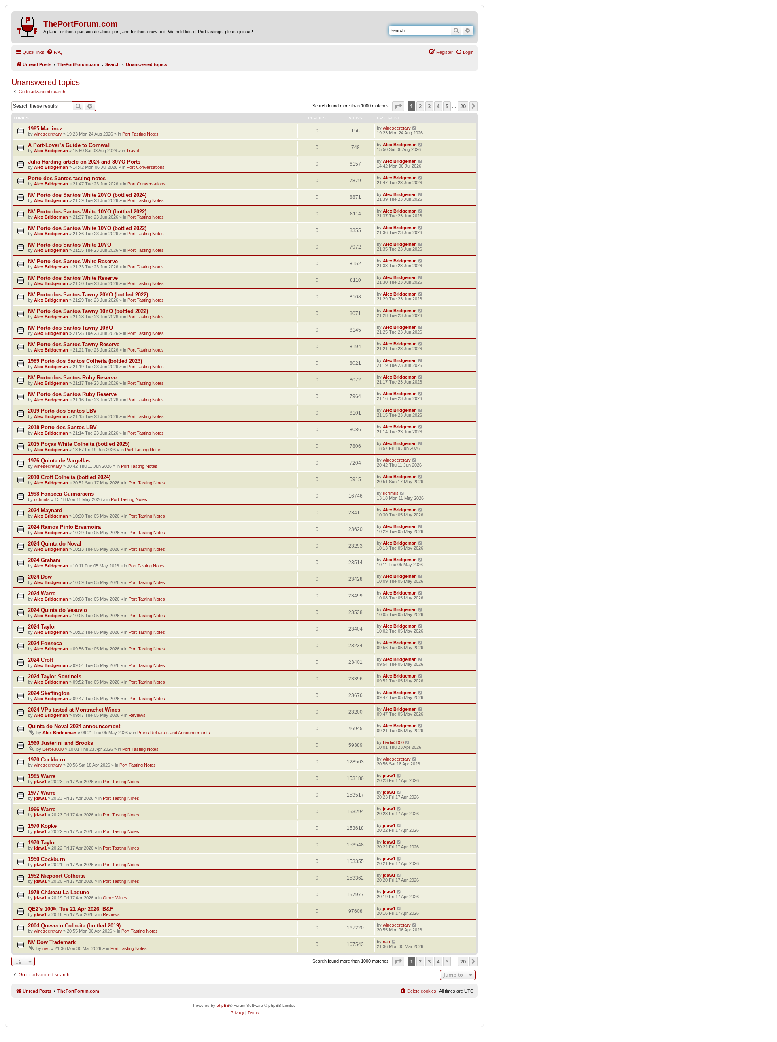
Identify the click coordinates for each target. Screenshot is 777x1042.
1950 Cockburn (46, 859)
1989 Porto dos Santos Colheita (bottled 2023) (85, 361)
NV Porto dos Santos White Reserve (73, 261)
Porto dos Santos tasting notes (67, 178)
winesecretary (48, 134)
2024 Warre (41, 593)
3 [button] (429, 106)
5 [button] (447, 106)
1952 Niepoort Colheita (56, 876)
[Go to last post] (414, 128)
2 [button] (420, 106)
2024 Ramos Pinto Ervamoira (64, 527)
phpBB (223, 1005)
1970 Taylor (42, 843)
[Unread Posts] (28, 25)
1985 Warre (41, 776)
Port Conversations (146, 167)
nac (46, 948)
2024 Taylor (42, 627)
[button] (398, 106)
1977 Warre (41, 793)
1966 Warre (41, 809)
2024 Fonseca (45, 643)
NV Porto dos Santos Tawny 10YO (70, 328)
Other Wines (115, 897)
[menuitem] (55, 52)
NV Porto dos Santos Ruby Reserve (72, 378)
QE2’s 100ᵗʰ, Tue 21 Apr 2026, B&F (70, 909)
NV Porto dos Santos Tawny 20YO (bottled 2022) (88, 295)
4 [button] (438, 106)
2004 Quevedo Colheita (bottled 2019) (74, 926)
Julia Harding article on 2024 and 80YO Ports (84, 162)
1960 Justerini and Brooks (60, 743)
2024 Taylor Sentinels (54, 676)
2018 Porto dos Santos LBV (62, 427)
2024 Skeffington (49, 693)
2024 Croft (40, 660)
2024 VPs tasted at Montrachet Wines (74, 710)
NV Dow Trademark (52, 942)
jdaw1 (40, 781)
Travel (132, 150)
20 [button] (463, 106)
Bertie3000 (53, 749)
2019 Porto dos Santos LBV (62, 411)
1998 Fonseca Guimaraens (61, 494)
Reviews (137, 715)
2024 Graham (44, 560)
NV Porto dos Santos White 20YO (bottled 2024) (87, 195)
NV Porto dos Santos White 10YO (69, 245)
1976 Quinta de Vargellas (59, 461)
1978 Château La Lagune (58, 892)
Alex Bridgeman (51, 150)
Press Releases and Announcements (173, 732)
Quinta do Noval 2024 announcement (74, 726)
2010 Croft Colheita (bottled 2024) (69, 477)
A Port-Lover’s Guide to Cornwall (69, 145)
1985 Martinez (45, 129)
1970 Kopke (42, 826)
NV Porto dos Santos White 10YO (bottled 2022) (87, 212)
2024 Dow (40, 577)
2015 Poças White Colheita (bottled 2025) (79, 444)
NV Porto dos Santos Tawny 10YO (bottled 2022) (88, 311)
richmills (42, 499)
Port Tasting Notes (140, 134)
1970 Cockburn (46, 759)
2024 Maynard (45, 510)
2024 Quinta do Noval (54, 544)
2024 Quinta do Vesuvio (57, 610)
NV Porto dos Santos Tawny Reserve (73, 344)
